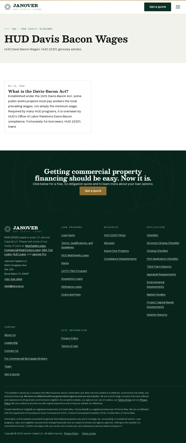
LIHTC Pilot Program (74, 271)
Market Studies (156, 294)
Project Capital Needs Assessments (160, 304)
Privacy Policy (69, 338)
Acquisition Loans (72, 278)
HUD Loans (19, 254)
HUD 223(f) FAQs (115, 235)
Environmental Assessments (155, 284)
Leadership (11, 342)
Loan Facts (68, 235)
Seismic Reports (157, 314)
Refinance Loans (71, 286)
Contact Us (11, 350)
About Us (10, 335)
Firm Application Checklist (162, 258)
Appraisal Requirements (161, 274)
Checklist (152, 235)
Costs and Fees (71, 294)
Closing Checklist (157, 250)
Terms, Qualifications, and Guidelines (77, 245)
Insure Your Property (116, 250)
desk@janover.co (14, 286)
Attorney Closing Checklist (163, 243)
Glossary (109, 243)
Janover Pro (39, 254)
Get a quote (157, 6)
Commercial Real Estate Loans (22, 250)
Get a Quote (12, 374)
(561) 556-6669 (13, 279)
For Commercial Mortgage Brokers (25, 358)
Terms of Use (69, 346)
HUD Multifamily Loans (75, 255)
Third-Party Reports (159, 266)
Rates (65, 263)
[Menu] (178, 7)
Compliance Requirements (120, 258)
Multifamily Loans (35, 246)
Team (7, 366)
